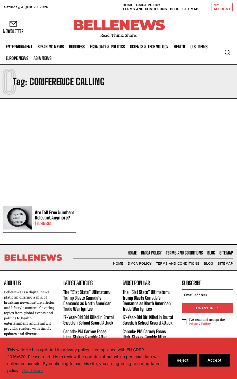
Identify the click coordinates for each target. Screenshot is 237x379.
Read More (32, 370)
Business (44, 223)
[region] (118, 358)
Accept (214, 360)
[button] (227, 52)
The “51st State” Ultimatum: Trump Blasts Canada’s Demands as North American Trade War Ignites (87, 300)
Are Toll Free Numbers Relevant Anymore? (54, 215)
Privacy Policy (199, 323)
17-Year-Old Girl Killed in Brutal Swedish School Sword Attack (88, 319)
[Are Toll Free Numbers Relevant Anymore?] (17, 218)
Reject (182, 360)
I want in (205, 308)
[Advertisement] (118, 150)
